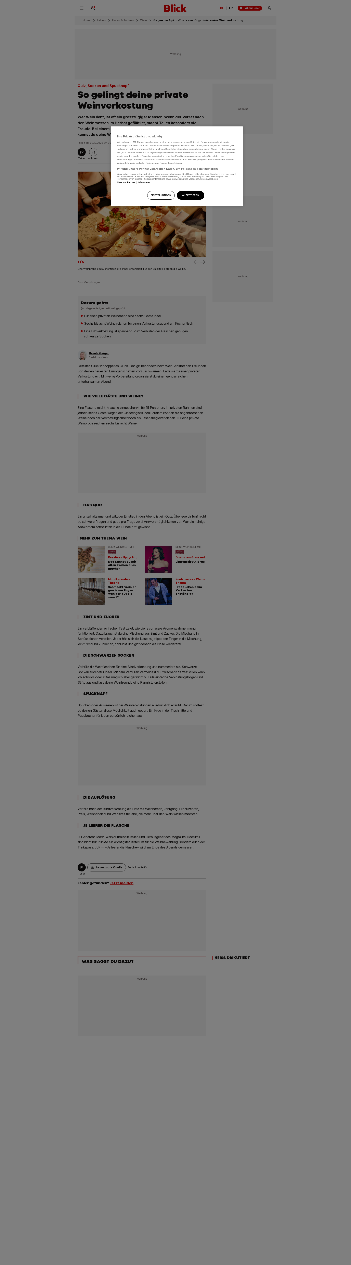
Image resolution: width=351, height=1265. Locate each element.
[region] (177, 166)
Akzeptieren (190, 195)
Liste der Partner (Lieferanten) (133, 182)
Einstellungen (161, 195)
